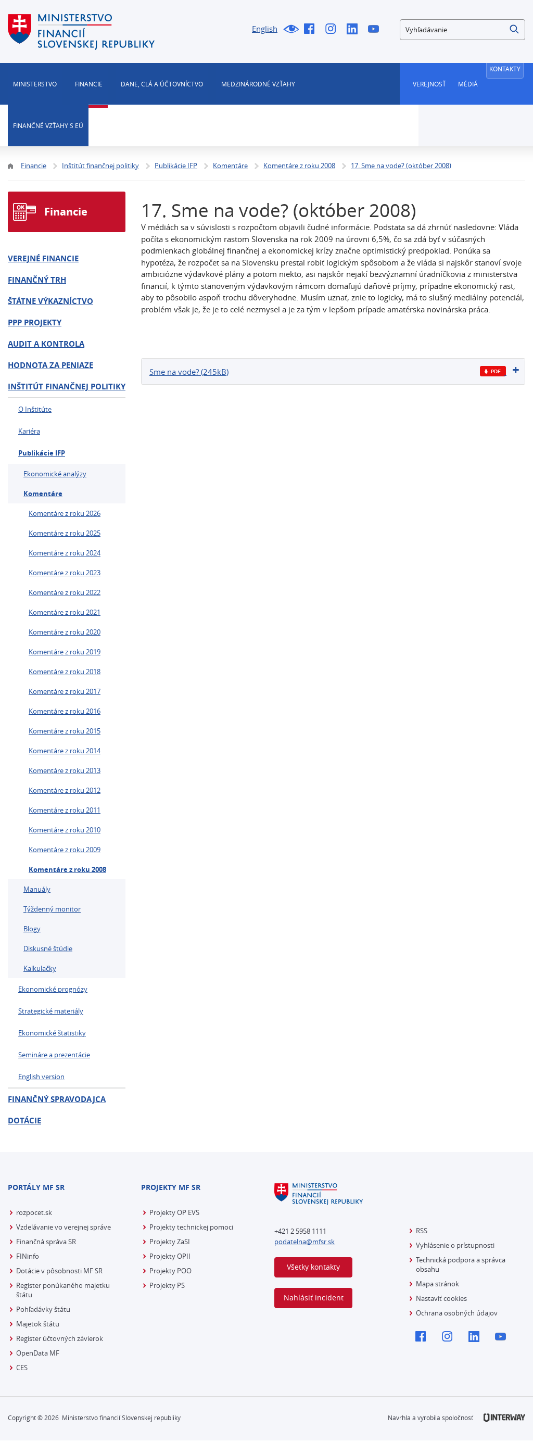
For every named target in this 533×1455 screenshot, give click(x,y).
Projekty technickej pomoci (191, 1227)
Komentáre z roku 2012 (64, 790)
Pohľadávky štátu (43, 1309)
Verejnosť (429, 84)
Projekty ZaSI (169, 1241)
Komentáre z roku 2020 (64, 632)
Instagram (333, 29)
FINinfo (27, 1256)
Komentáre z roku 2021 (64, 612)
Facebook (312, 29)
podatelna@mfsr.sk (304, 1241)
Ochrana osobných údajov (457, 1313)
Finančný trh (37, 279)
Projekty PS (167, 1285)
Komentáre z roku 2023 (64, 572)
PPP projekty (34, 322)
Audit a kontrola (46, 343)
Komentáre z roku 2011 (64, 810)
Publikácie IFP (41, 453)
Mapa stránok (437, 1283)
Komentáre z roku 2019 (64, 651)
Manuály (36, 889)
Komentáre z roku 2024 (64, 553)
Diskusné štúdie (47, 948)
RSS (421, 1230)
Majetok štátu (37, 1324)
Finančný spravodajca (57, 1099)
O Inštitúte (35, 409)
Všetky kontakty (313, 1267)
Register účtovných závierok (59, 1338)
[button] (515, 30)
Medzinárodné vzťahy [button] (258, 84)
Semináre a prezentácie (54, 1054)
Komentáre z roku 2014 (64, 750)
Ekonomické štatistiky (52, 1033)
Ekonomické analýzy (54, 473)
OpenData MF (37, 1353)
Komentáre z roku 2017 (64, 691)
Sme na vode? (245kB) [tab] (189, 371)
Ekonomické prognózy (52, 989)
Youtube (376, 29)
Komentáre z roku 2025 (64, 533)
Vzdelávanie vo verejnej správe (63, 1227)
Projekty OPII (170, 1256)
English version (41, 1076)
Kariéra (29, 431)
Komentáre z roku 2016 (64, 711)
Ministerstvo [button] (35, 84)
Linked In (355, 29)
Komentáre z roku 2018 (64, 671)
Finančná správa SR (46, 1241)
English (264, 28)
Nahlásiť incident (314, 1297)
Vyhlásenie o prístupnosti (455, 1245)
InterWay (504, 1417)
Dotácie (24, 1120)
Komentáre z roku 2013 (64, 770)
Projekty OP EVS (174, 1212)
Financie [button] (89, 84)
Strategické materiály (50, 1011)
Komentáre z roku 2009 (64, 849)
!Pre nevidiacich (291, 29)
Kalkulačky (39, 968)
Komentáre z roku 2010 (64, 829)
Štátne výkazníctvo (50, 301)
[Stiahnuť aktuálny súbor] (493, 371)
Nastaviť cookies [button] (441, 1298)
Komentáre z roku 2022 (64, 592)
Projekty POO (170, 1270)
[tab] (333, 371)
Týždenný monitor (52, 909)
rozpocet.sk (34, 1212)
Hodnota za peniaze (50, 365)
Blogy (32, 928)
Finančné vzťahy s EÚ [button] (48, 125)
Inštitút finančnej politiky (66, 386)
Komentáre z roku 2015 (64, 731)
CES (22, 1367)
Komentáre (42, 493)
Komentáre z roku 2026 (64, 513)
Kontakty (505, 69)
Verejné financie (43, 258)
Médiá (468, 84)
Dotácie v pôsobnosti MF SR (59, 1270)
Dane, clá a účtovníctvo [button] (162, 84)
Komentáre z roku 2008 (67, 869)
